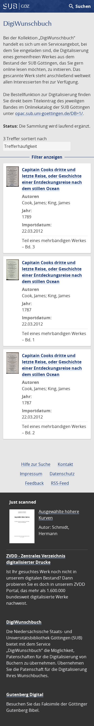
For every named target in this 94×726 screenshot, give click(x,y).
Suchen (79, 6)
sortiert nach (34, 139)
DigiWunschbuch (24, 622)
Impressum (31, 474)
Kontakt (65, 464)
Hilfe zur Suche (35, 464)
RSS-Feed (60, 483)
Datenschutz (62, 474)
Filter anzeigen (47, 157)
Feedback (34, 483)
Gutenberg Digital (24, 694)
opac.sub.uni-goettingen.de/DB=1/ (49, 113)
